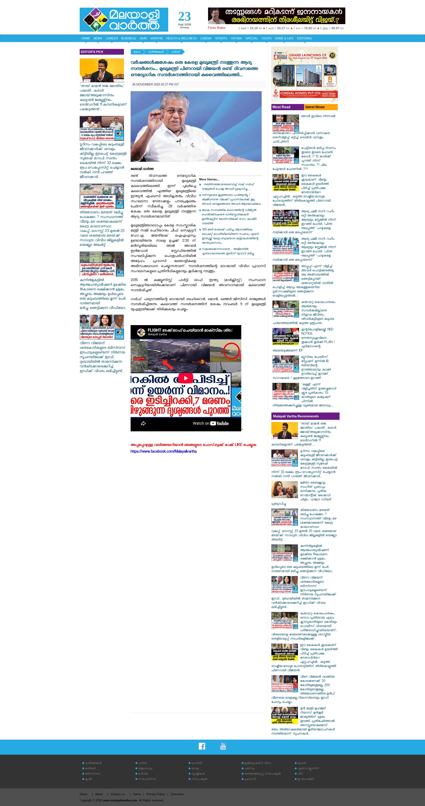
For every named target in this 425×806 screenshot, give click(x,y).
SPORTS (221, 38)
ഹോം (136, 52)
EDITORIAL (304, 38)
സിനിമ (143, 774)
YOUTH (266, 38)
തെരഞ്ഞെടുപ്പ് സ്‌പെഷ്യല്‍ (262, 774)
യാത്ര (195, 769)
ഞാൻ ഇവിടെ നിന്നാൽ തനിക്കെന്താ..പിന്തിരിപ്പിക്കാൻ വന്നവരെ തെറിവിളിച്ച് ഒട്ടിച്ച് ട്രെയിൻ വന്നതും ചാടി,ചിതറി (303, 129)
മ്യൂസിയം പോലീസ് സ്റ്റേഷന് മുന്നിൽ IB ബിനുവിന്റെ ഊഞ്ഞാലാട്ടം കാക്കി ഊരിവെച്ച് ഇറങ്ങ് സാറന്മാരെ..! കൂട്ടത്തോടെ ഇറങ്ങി (301, 368)
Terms (137, 794)
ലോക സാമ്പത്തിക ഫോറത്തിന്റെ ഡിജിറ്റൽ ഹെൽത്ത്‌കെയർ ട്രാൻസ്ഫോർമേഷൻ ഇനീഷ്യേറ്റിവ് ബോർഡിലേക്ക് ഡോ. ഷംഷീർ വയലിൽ (229, 217)
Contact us (118, 794)
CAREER (112, 38)
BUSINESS (128, 38)
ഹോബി (196, 764)
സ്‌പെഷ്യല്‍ (199, 779)
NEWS (98, 38)
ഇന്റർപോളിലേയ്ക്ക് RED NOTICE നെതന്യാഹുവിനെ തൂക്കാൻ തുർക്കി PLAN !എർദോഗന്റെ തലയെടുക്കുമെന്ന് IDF (303, 340)
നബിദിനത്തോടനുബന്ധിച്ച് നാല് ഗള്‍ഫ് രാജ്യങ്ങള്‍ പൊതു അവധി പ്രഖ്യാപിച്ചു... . (228, 187)
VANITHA (156, 38)
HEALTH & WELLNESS (181, 38)
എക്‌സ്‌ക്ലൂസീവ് (308, 769)
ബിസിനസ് (92, 774)
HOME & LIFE (284, 38)
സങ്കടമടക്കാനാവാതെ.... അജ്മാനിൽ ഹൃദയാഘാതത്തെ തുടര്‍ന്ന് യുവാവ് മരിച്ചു (228, 251)
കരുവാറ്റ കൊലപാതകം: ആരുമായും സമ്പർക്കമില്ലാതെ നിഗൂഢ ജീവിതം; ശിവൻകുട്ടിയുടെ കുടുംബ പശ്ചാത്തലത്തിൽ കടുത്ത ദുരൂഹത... (304, 313)
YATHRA (236, 38)
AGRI (143, 38)
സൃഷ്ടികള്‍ (198, 774)
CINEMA (206, 38)
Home (83, 794)
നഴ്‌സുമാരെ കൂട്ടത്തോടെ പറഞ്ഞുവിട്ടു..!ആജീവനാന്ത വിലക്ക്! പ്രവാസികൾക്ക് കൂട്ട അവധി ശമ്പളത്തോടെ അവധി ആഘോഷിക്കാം (231, 199)
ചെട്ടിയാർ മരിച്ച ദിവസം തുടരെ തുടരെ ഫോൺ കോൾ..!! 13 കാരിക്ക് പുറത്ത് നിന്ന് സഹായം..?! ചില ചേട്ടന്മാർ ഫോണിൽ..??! (304, 159)
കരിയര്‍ (90, 769)
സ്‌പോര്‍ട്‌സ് (147, 779)
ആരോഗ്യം (145, 769)
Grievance (177, 794)
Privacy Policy (156, 794)
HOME (85, 38)
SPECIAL (251, 38)
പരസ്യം (249, 769)
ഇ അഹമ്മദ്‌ (306, 779)
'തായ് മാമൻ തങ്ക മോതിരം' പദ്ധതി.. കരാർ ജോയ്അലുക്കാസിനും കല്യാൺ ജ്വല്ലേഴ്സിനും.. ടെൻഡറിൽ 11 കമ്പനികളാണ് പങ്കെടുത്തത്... (103, 98)
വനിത (142, 764)
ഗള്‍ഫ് (175, 52)
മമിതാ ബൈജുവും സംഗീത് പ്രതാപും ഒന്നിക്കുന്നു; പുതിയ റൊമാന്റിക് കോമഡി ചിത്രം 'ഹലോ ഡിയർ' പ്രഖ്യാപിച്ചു (301, 493)
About (99, 794)
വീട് (300, 774)
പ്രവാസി (250, 779)
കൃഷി (88, 779)
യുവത (302, 764)
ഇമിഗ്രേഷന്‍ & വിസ (257, 764)
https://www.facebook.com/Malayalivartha (164, 452)
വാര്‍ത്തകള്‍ (156, 52)
